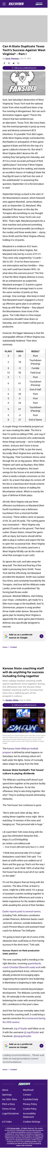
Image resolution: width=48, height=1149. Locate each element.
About (5, 1090)
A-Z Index (7, 1121)
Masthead (28, 1090)
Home (5, 647)
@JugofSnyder (31, 1032)
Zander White (12, 700)
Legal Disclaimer (10, 1113)
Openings (7, 1094)
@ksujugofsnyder (22, 1036)
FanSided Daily (30, 1099)
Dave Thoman (12, 58)
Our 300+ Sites (9, 1099)
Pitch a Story (8, 1104)
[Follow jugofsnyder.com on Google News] (41, 636)
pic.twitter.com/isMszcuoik (16, 843)
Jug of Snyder (20, 1028)
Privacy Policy (30, 1104)
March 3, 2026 (37, 846)
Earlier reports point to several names (21, 911)
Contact (27, 1094)
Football (13, 647)
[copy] (18, 63)
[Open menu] (4, 3)
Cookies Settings (31, 1121)
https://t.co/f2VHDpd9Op (15, 839)
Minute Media (15, 1128)
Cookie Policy (30, 1108)
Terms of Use (9, 1108)
